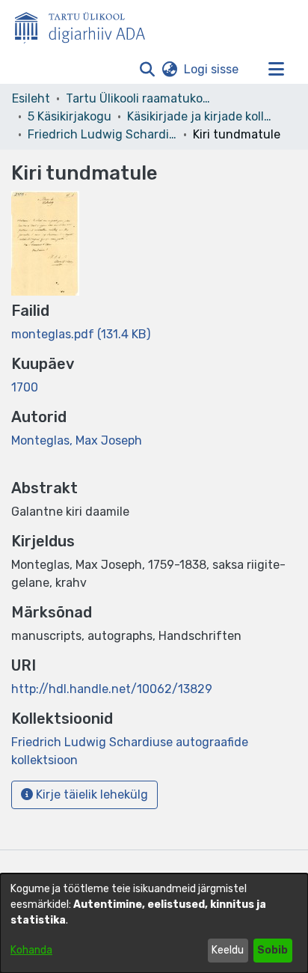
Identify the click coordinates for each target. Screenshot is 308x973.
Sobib (272, 950)
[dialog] (154, 923)
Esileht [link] (31, 98)
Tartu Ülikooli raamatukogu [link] (140, 98)
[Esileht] (86, 24)
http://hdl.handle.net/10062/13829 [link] (111, 689)
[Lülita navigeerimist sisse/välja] (276, 69)
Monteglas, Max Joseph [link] (76, 440)
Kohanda (31, 950)
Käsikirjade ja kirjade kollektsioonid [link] (202, 116)
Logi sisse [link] (212, 69)
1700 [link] (24, 387)
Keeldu (228, 950)
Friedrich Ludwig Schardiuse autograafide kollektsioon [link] (102, 134)
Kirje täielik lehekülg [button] (90, 794)
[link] (80, 334)
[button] (147, 70)
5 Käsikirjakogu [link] (69, 116)
